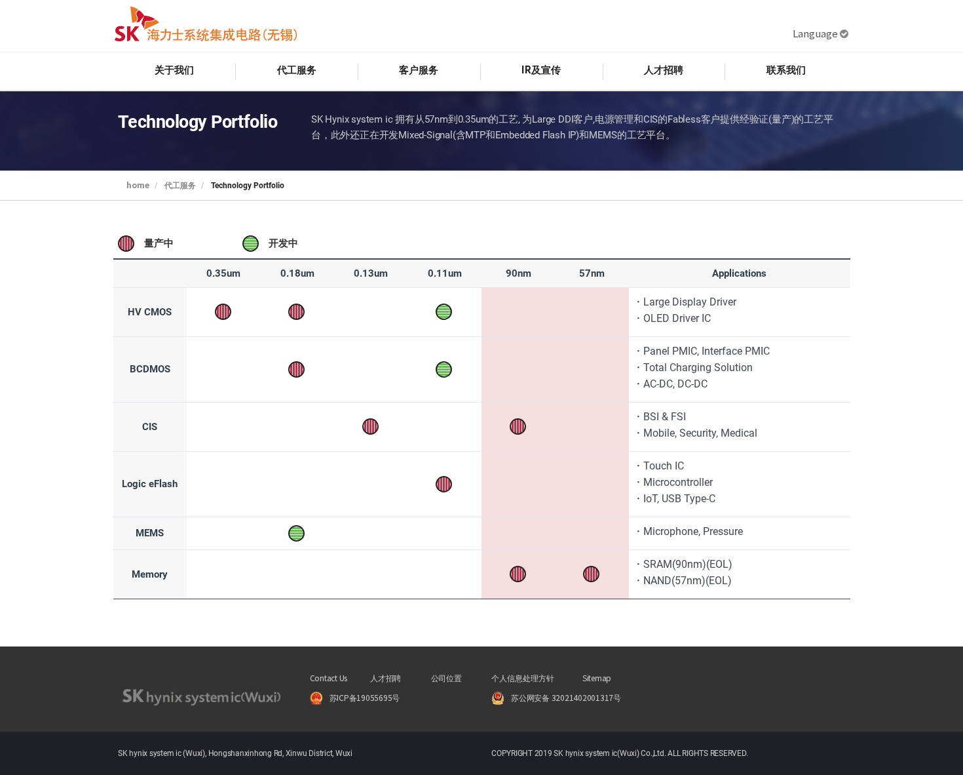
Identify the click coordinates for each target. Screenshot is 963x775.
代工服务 (296, 70)
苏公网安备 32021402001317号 (566, 698)
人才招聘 (663, 70)
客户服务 (418, 70)
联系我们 (786, 70)
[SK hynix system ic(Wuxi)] (205, 26)
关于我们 (174, 70)
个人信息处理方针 (522, 679)
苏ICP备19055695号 (365, 698)
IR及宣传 (541, 70)
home (137, 185)
